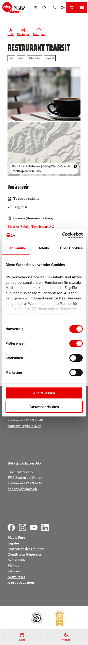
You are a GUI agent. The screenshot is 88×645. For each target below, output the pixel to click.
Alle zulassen (44, 393)
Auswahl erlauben (44, 407)
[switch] (76, 343)
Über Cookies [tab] (71, 248)
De (36, 7)
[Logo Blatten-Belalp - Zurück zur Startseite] (14, 7)
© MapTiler (49, 166)
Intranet (14, 571)
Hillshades (33, 166)
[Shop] (71, 7)
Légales (13, 543)
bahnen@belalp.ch (22, 489)
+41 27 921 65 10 (31, 483)
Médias (13, 565)
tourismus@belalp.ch (24, 426)
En (44, 7)
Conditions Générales (25, 554)
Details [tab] (43, 248)
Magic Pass (16, 537)
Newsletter (16, 577)
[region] (44, 149)
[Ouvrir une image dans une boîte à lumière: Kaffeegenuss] (44, 93)
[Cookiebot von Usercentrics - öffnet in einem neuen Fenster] (63, 235)
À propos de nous (21, 582)
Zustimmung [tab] (15, 248)
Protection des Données (26, 548)
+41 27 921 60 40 (31, 420)
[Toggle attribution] (75, 166)
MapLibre (18, 166)
